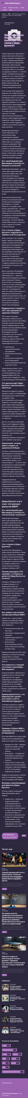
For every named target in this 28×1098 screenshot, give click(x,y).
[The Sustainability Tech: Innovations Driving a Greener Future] (14, 860)
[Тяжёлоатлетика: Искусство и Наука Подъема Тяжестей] (5, 1019)
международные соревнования (13, 1071)
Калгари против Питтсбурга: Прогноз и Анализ (17, 998)
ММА (10, 10)
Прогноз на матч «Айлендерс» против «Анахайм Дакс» (17, 1031)
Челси (15, 1058)
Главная (4, 14)
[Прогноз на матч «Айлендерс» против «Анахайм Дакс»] (5, 1030)
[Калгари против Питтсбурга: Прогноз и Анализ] (5, 998)
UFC (5, 1063)
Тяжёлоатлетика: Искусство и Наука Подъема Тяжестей (16, 1020)
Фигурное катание (13, 7)
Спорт (4, 7)
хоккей (22, 7)
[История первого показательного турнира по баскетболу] (5, 987)
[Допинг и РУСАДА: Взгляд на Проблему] (5, 1008)
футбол (5, 10)
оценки (15, 1063)
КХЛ (5, 1067)
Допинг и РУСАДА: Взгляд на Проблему (17, 1008)
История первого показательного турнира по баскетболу (17, 988)
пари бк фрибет (19, 127)
